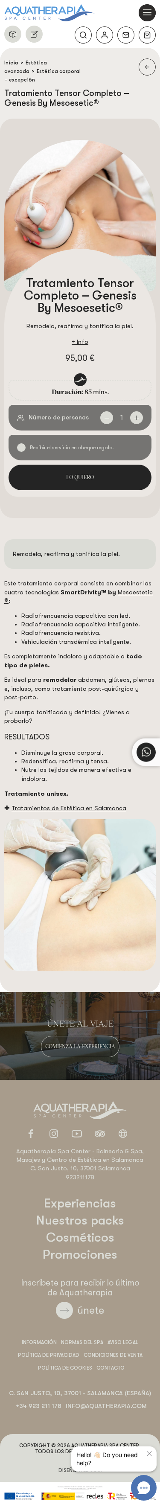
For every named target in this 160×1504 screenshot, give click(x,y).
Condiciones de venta (113, 1355)
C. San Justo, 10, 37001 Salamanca (80, 1168)
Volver (147, 67)
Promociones (80, 1254)
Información (39, 1342)
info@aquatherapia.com (106, 1406)
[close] (149, 1453)
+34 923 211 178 (38, 1406)
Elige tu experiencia (34, 34)
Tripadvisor (99, 1133)
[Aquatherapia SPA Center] (49, 12)
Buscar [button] (83, 35)
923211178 (80, 1177)
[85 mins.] (80, 895)
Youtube (76, 1133)
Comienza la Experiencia (80, 1046)
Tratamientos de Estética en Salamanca (69, 808)
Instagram (53, 1133)
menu (147, 12)
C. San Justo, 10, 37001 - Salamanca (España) (80, 1393)
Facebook (30, 1133)
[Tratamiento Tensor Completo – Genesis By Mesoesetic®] (80, 215)
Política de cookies (65, 1368)
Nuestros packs (12, 34)
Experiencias (80, 1203)
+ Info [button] (80, 342)
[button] (106, 417)
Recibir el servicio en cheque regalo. (72, 448)
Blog (122, 1133)
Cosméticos (80, 1237)
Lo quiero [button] (80, 477)
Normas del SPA (82, 1342)
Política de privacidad (48, 1355)
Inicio (11, 63)
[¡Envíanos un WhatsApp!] (146, 752)
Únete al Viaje (80, 1023)
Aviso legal (123, 1342)
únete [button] (90, 1310)
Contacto (125, 35)
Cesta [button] (147, 35)
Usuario (104, 35)
